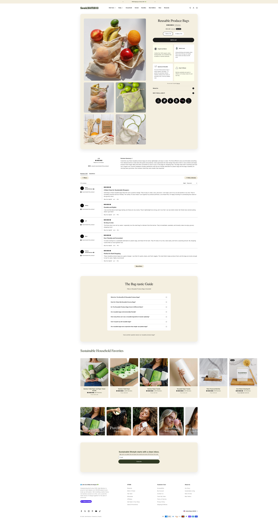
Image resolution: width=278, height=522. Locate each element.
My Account (160, 491)
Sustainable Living (190, 491)
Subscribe (139, 461)
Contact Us (160, 493)
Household (129, 7)
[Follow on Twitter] (85, 511)
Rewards (166, 7)
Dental (136, 7)
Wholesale (130, 496)
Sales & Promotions (132, 504)
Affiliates (129, 499)
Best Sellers (152, 7)
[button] (173, 25)
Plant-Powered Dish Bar (213, 389)
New (160, 7)
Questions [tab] (92, 174)
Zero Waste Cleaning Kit (243, 389)
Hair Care (111, 7)
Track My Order (161, 496)
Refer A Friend (131, 491)
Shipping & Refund (162, 504)
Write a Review (192, 178)
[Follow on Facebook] (81, 511)
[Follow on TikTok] (100, 511)
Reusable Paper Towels (183, 389)
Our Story (187, 488)
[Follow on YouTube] (96, 511)
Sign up (178, 83)
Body (120, 7)
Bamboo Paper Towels (154, 389)
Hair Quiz (129, 493)
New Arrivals (188, 493)
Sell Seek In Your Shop (133, 502)
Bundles (143, 7)
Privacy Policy (161, 502)
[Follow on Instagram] (89, 511)
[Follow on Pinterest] (92, 511)
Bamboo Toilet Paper (124, 389)
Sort (184, 183)
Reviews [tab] (84, 174)
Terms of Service (161, 499)
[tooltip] (132, 158)
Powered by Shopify (96, 516)
